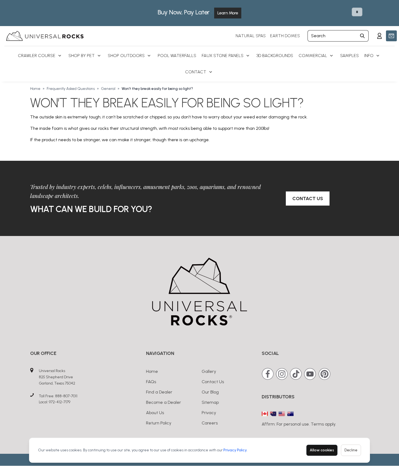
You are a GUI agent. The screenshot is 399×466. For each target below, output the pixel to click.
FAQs (151, 381)
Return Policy (158, 423)
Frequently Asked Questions (71, 88)
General (108, 88)
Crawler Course (36, 55)
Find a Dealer (159, 392)
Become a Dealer (163, 402)
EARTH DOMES (285, 35)
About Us (155, 412)
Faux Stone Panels (222, 55)
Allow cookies (322, 450)
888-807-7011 (66, 396)
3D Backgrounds (274, 55)
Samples (349, 55)
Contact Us (307, 198)
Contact (195, 71)
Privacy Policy (235, 450)
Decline (350, 450)
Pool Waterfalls (177, 55)
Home (35, 88)
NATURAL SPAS (251, 35)
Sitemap (210, 402)
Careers (210, 423)
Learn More (227, 12)
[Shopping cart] (391, 35)
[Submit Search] (362, 36)
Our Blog (210, 392)
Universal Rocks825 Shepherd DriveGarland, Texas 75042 (57, 377)
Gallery (209, 371)
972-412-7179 (59, 402)
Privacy (209, 412)
